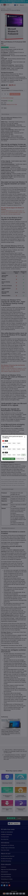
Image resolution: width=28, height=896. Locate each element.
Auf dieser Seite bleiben (21, 458)
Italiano (14, 443)
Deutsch (4, 443)
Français (9, 443)
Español (18, 449)
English (18, 443)
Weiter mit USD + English (9, 458)
